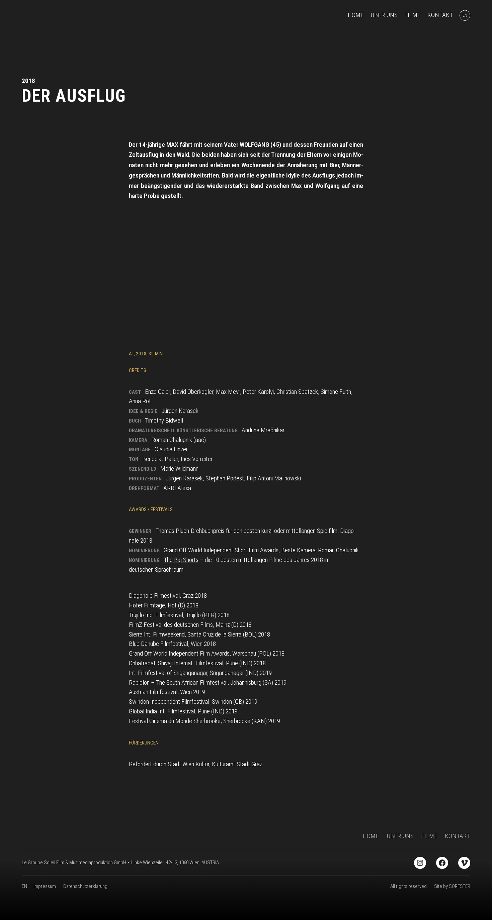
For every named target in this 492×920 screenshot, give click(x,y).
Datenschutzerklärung (85, 886)
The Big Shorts (181, 560)
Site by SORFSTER (452, 886)
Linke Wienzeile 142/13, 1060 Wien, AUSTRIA (175, 862)
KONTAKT (457, 836)
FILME (429, 836)
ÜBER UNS (400, 836)
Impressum (44, 886)
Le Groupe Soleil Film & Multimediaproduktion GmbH (74, 862)
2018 (28, 81)
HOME (371, 836)
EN (24, 886)
